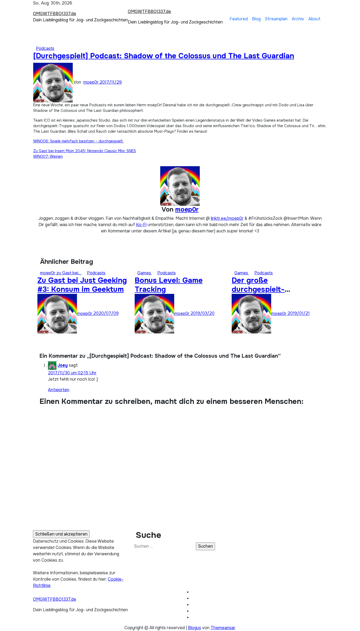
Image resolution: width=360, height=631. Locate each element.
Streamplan (276, 19)
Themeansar (223, 627)
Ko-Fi (141, 224)
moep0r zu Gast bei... (61, 273)
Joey (62, 365)
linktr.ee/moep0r (227, 218)
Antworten (58, 390)
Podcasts (45, 48)
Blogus (194, 627)
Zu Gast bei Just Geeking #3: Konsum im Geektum (82, 285)
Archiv (298, 19)
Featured (239, 19)
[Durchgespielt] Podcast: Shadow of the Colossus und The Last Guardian (163, 56)
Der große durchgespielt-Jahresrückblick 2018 (269, 289)
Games (144, 273)
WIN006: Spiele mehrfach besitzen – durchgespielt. (78, 141)
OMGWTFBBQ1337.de (54, 13)
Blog (256, 19)
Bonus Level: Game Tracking (169, 285)
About (314, 19)
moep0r (91, 82)
